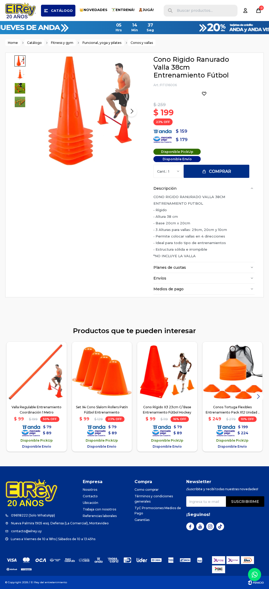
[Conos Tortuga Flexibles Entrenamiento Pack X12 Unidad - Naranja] (233, 372)
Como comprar (146, 490)
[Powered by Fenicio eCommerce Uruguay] (256, 582)
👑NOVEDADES (93, 10)
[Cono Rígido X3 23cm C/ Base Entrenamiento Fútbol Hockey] (167, 372)
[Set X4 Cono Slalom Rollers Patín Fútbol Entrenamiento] (102, 372)
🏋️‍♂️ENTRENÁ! (122, 10)
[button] (170, 11)
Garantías (141, 520)
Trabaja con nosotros (99, 509)
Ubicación (90, 503)
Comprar (220, 171)
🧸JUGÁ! (146, 10)
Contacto (90, 496)
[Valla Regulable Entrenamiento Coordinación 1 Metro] (37, 372)
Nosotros (90, 490)
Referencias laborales (100, 516)
